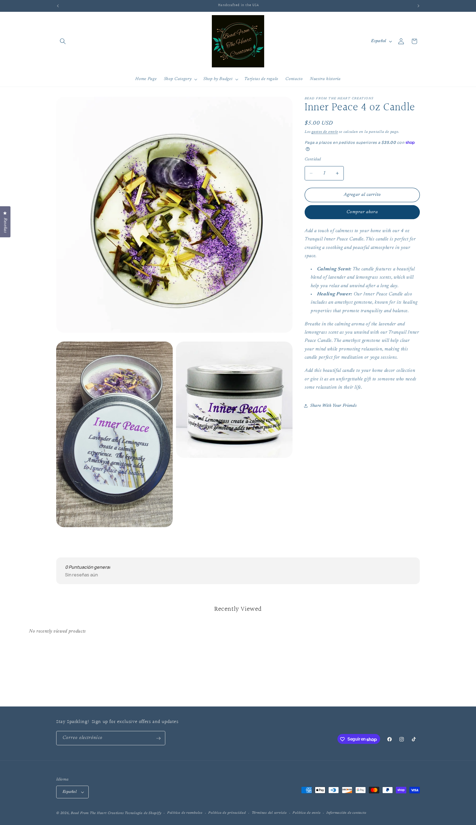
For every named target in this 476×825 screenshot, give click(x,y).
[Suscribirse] (158, 738)
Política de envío (306, 813)
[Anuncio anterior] (58, 6)
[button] (62, 41)
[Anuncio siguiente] (418, 6)
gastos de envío (325, 132)
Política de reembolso (184, 813)
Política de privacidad (227, 813)
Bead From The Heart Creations (97, 813)
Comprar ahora (362, 212)
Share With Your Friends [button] (333, 405)
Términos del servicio (269, 813)
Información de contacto (346, 813)
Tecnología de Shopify (143, 813)
